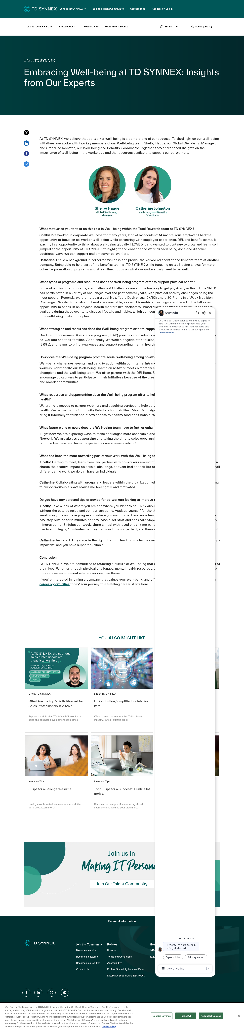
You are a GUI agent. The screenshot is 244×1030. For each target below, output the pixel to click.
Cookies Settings (162, 1015)
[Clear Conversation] (197, 312)
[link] (56, 690)
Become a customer (87, 956)
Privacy (111, 950)
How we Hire (91, 26)
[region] (185, 640)
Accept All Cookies (211, 1015)
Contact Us (82, 969)
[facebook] (26, 993)
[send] (207, 969)
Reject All (186, 1015)
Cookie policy (109, 1026)
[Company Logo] (40, 8)
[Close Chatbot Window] (210, 312)
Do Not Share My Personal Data (125, 969)
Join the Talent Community (108, 8)
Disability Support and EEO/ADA (126, 975)
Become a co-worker (88, 963)
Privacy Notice (166, 332)
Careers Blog (137, 8)
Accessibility (114, 963)
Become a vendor (86, 950)
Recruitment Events (116, 26)
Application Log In (162, 8)
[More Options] (163, 969)
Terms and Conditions (119, 956)
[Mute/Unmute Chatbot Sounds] (203, 312)
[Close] (238, 1016)
